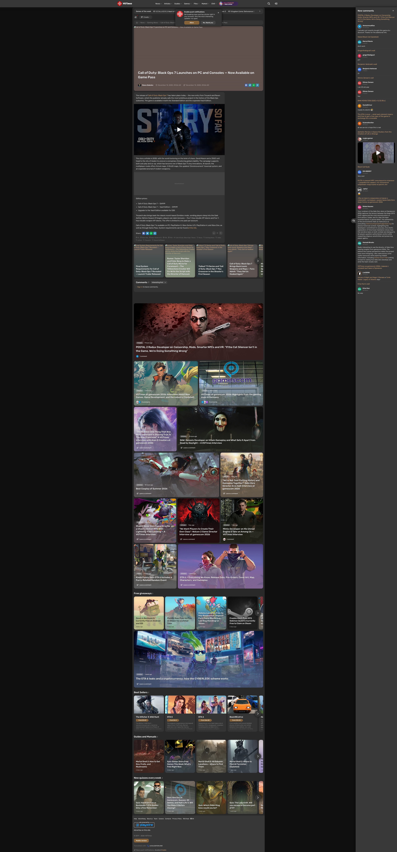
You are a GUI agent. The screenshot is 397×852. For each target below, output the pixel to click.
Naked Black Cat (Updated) (368, 37)
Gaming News (152, 23)
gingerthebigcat (369, 55)
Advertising (142, 819)
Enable (163, 850)
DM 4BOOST (367, 171)
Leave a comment (145, 448)
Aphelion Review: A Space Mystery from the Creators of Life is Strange (375, 133)
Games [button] (187, 4)
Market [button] (204, 4)
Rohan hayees (368, 206)
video (219, 237)
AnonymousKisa (369, 25)
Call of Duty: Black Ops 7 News (186, 237)
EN (193, 819)
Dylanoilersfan (368, 123)
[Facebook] (246, 85)
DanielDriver (367, 105)
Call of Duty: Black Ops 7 (158, 95)
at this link (192, 228)
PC (138, 237)
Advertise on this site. (142, 830)
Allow (192, 23)
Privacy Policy (177, 819)
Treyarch (148, 240)
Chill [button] (213, 4)
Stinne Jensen (368, 82)
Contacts (168, 819)
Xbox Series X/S (156, 237)
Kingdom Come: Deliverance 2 (242, 11)
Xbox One (145, 237)
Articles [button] (167, 4)
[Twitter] (250, 85)
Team (155, 819)
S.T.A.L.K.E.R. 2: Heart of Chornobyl (169, 11)
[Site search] (268, 3)
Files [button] (196, 4)
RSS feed (186, 819)
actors (140, 240)
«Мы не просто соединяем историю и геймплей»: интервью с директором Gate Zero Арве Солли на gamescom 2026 (376, 200)
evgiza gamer (368, 138)
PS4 (171, 237)
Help (135, 819)
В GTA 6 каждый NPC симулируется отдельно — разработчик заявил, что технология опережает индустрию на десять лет (376, 182)
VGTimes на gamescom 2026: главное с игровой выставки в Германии (373, 267)
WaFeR (365, 189)
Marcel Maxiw (368, 41)
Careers (161, 819)
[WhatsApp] (253, 85)
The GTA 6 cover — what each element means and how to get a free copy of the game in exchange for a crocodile (375, 116)
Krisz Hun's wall (364, 284)
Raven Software (159, 240)
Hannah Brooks (368, 242)
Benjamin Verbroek (370, 69)
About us (150, 819)
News (142, 23)
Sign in (140, 287)
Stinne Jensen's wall (366, 78)
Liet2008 (366, 272)
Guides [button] (177, 4)
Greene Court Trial (381, 258)
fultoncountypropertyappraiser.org (378, 224)
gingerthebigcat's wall (366, 51)
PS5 (165, 237)
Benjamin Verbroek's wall (367, 64)
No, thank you (208, 23)
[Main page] (124, 3)
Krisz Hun (366, 288)
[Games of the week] (260, 11)
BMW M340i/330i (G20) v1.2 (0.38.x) (371, 101)
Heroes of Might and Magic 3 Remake (371, 277)
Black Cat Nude (364, 167)
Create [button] (146, 17)
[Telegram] (257, 85)
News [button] (157, 4)
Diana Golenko (147, 85)
